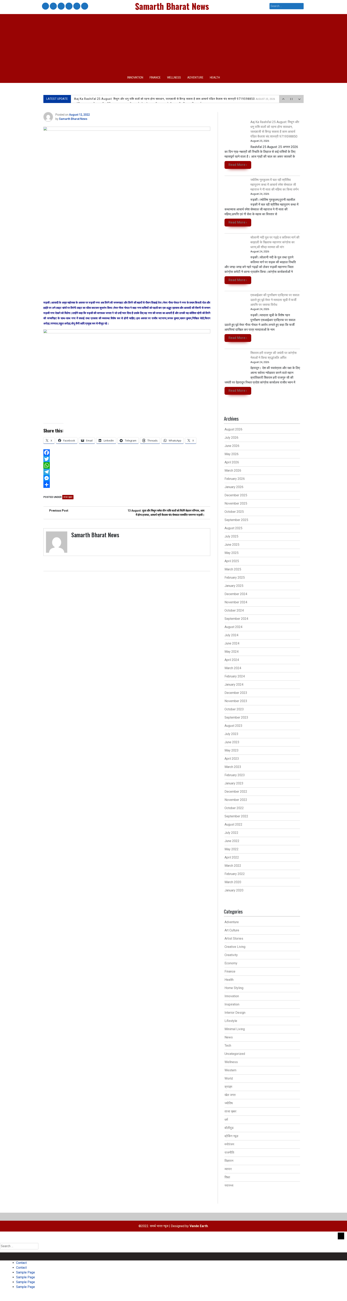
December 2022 (236, 791)
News (229, 1037)
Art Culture (232, 930)
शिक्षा (227, 1177)
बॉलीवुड (229, 1128)
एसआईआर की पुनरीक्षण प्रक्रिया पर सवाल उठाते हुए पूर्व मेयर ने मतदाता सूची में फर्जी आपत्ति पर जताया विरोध (274, 300)
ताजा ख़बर (67, 497)
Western (230, 1070)
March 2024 (233, 668)
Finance (155, 77)
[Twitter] (126, 459)
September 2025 (236, 520)
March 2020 (233, 882)
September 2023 (236, 717)
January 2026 (234, 487)
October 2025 (234, 512)
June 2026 (232, 446)
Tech (228, 1045)
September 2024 (236, 619)
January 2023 (234, 783)
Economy (231, 963)
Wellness (174, 77)
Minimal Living (235, 1029)
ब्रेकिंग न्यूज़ (231, 1136)
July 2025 (231, 536)
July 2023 (231, 734)
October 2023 (234, 709)
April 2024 (232, 660)
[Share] (126, 484)
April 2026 (232, 462)
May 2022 (232, 849)
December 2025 (236, 495)
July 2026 (231, 437)
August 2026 (233, 429)
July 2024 (231, 635)
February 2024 (235, 676)
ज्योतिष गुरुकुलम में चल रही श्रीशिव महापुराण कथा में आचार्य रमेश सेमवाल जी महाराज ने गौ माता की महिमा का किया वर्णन (274, 184)
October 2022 (234, 808)
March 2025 (233, 569)
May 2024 (232, 652)
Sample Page (61, 6)
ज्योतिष (229, 1103)
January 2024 (234, 684)
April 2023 (232, 759)
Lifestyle (231, 1021)
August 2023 (233, 726)
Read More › (238, 165)
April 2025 (232, 561)
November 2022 (236, 800)
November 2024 (236, 602)
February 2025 (235, 577)
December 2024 (236, 594)
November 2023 (236, 701)
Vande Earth (199, 1226)
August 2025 (233, 528)
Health (215, 77)
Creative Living (235, 947)
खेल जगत (230, 1095)
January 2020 (234, 890)
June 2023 (232, 742)
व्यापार (228, 1169)
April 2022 (232, 857)
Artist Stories (234, 938)
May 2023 (232, 750)
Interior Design (235, 1012)
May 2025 (232, 553)
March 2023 (233, 767)
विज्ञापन (229, 1161)
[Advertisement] (173, 42)
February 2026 (235, 479)
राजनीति (229, 1152)
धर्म (226, 1120)
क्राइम (228, 1087)
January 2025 (234, 586)
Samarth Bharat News (73, 118)
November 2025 (236, 503)
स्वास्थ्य (229, 1185)
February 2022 (235, 874)
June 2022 (232, 841)
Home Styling (234, 988)
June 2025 (232, 545)
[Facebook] (126, 452)
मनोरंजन (229, 1144)
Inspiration (232, 1004)
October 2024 (234, 610)
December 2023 (236, 693)
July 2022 (231, 833)
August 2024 (233, 627)
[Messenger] (126, 478)
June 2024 (232, 643)
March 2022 (233, 866)
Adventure (195, 77)
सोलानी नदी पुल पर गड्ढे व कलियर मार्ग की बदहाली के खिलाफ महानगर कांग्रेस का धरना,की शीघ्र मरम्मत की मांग (274, 242)
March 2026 (233, 470)
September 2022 (236, 816)
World (229, 1078)
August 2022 (233, 824)
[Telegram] (126, 472)
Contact (45, 6)
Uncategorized (235, 1054)
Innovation (135, 77)
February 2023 (235, 775)
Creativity (231, 955)
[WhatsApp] (126, 465)
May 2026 (232, 454)
